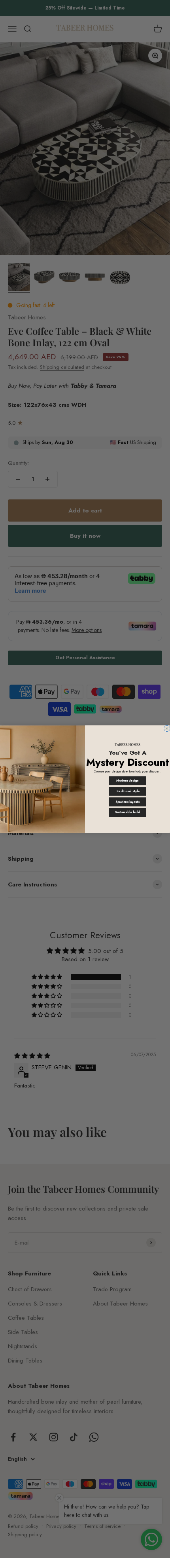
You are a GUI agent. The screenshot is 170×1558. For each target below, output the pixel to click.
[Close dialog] (167, 728)
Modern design (127, 780)
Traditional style (128, 791)
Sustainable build (127, 812)
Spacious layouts (127, 801)
